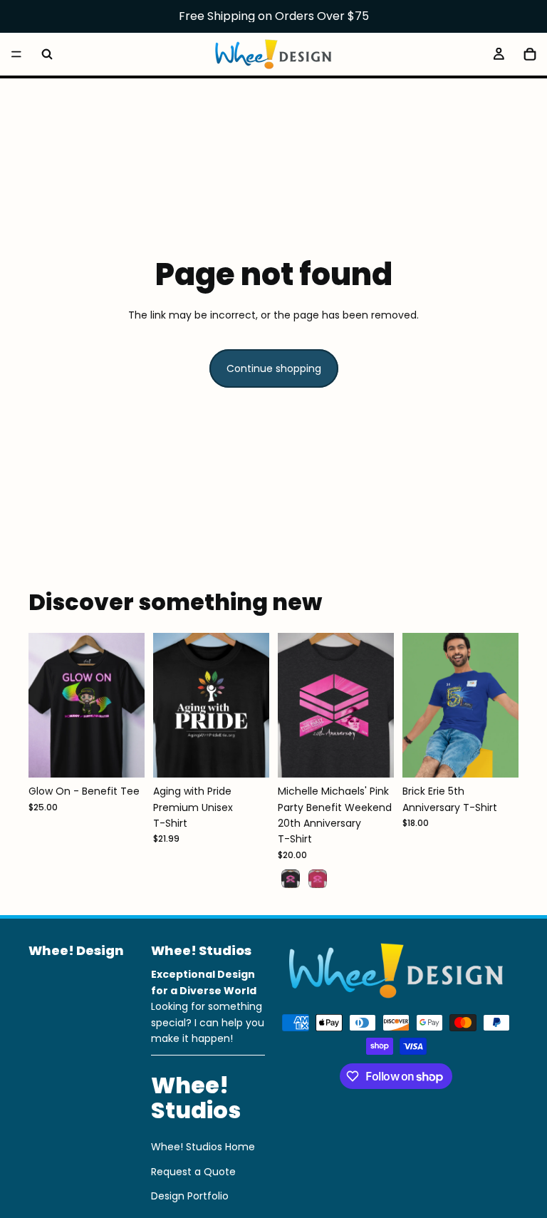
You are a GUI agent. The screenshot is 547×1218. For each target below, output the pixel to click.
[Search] (47, 54)
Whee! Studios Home (203, 1147)
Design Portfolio (190, 1196)
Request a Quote (193, 1172)
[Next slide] (129, 705)
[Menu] (16, 54)
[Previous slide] (44, 705)
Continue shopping (273, 368)
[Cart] (530, 54)
